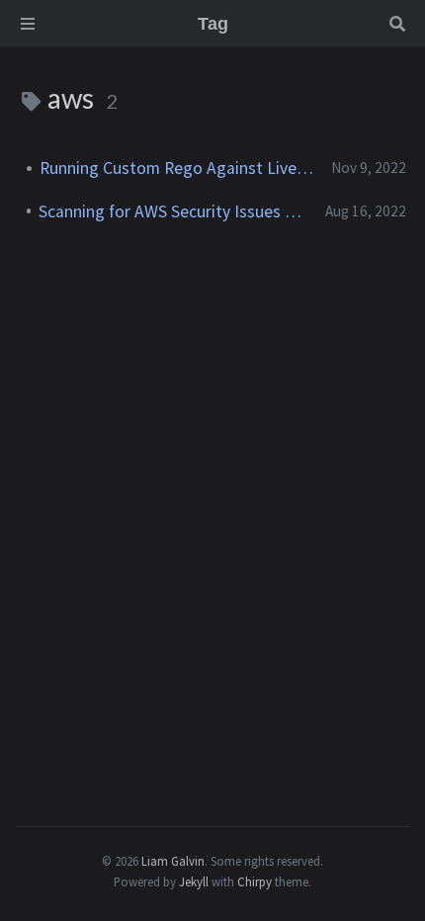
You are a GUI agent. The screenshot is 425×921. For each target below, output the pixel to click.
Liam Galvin (173, 861)
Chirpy (254, 881)
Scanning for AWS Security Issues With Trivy (174, 211)
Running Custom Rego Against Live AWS (177, 168)
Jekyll (194, 881)
